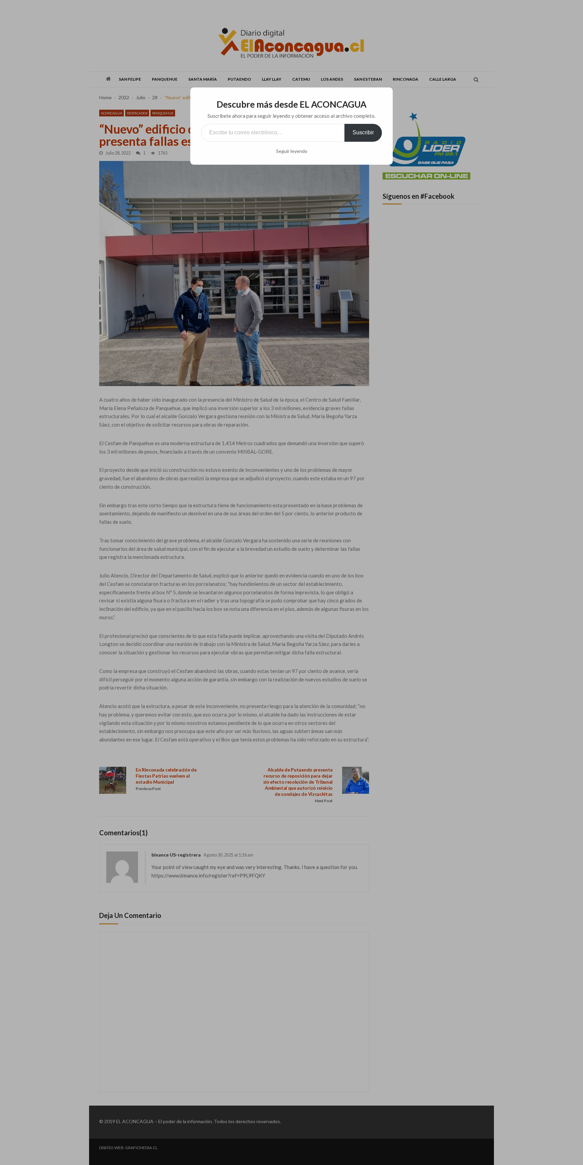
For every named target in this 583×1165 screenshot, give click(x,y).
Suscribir (363, 132)
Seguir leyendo (291, 151)
